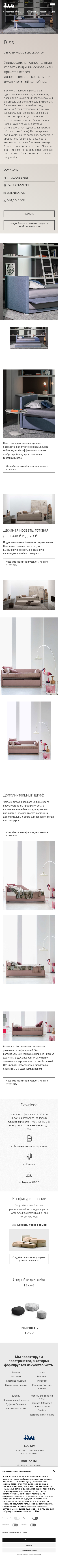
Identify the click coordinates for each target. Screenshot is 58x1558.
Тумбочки (42, 1381)
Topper (42, 1372)
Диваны (16, 1396)
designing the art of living (42, 1415)
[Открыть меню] (52, 5)
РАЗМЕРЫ (29, 214)
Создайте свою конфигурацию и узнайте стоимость (27, 467)
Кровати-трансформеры (16, 1400)
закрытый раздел (18, 1121)
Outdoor (42, 1410)
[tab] (25, 1333)
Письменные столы (16, 1408)
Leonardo (42, 1376)
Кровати (43, 12)
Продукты (31, 12)
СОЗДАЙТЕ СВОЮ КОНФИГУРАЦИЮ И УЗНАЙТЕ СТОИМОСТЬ (29, 225)
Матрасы (16, 1376)
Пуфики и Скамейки (16, 1404)
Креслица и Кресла (16, 1381)
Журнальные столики (16, 1385)
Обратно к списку (13, 12)
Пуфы (27, 1327)
